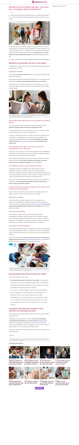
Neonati (57, 359)
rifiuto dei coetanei (37, 204)
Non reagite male (14, 290)
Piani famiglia (27, 359)
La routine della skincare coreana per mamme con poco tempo (62, 362)
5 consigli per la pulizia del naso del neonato (31, 382)
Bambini (41, 359)
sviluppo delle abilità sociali (32, 239)
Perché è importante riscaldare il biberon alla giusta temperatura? (16, 383)
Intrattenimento (13, 359)
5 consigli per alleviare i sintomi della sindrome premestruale (47, 383)
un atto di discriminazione (26, 141)
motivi (30, 74)
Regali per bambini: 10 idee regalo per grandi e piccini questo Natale (16, 362)
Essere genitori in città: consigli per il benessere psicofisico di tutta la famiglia (31, 362)
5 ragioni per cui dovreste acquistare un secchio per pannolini (62, 383)
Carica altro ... (39, 388)
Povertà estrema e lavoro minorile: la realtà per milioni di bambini (47, 362)
